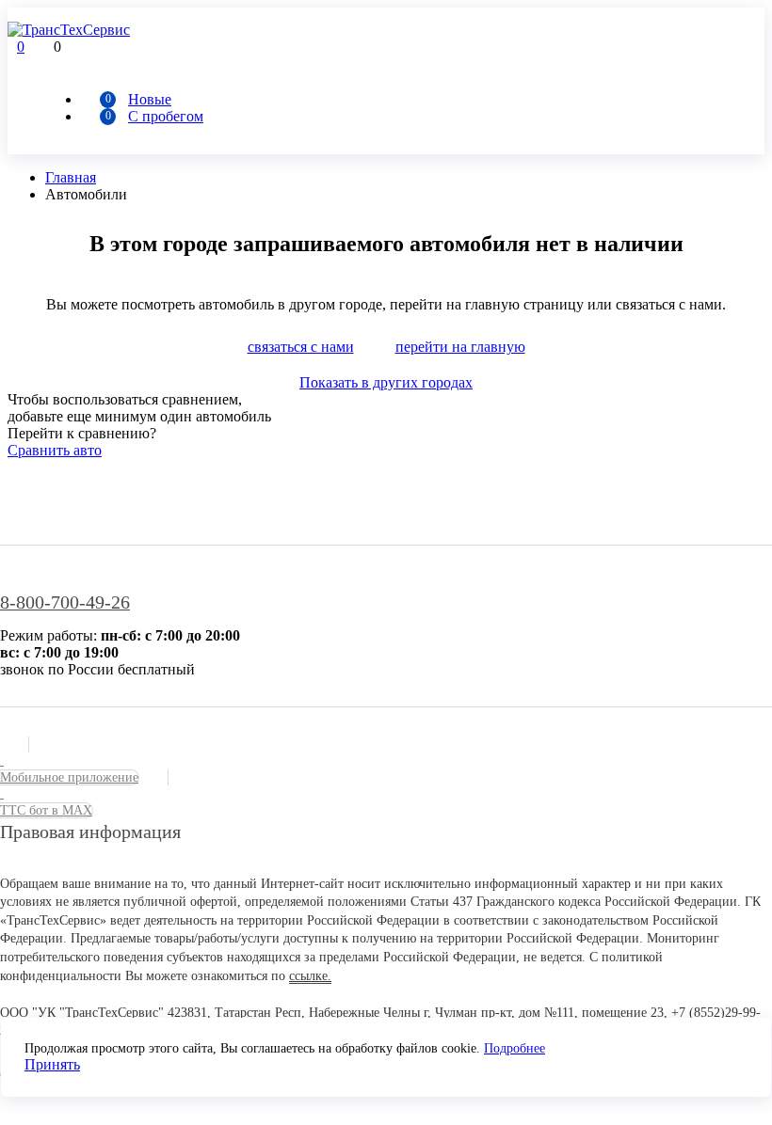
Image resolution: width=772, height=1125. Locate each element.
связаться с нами (301, 347)
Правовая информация (90, 831)
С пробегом (165, 116)
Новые (149, 99)
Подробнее (514, 1048)
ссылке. (310, 976)
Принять (52, 1064)
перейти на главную (460, 347)
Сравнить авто (55, 450)
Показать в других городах (386, 382)
